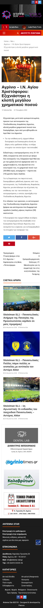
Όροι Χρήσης (12, 593)
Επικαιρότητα (27, 583)
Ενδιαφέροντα (8, 586)
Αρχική (7, 590)
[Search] (17, 33)
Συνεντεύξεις (27, 586)
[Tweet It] (9, 237)
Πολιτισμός (7, 583)
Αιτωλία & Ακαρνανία (30, 577)
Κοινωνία (25, 580)
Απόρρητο (22, 590)
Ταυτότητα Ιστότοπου (27, 593)
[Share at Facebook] (21, 237)
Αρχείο (14, 590)
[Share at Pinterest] (9, 244)
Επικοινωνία (32, 590)
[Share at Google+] (34, 237)
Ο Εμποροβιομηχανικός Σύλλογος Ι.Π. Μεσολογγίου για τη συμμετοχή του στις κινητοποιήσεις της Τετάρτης (31, 263)
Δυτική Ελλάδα (8, 577)
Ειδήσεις (6, 580)
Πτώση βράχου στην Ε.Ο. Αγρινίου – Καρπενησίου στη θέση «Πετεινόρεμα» (12, 259)
